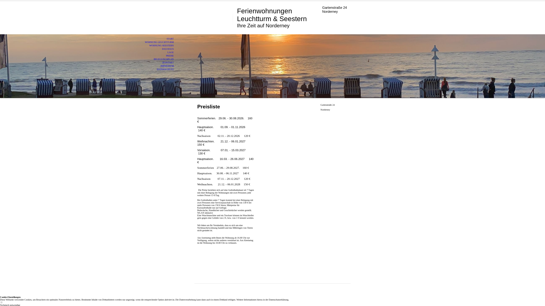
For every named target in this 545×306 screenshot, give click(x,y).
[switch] (1, 302)
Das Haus (168, 49)
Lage (170, 52)
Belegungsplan (164, 59)
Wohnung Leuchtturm (159, 42)
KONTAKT (168, 62)
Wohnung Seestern (161, 45)
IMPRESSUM (167, 66)
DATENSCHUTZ (165, 69)
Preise (170, 56)
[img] (272, 66)
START (170, 39)
